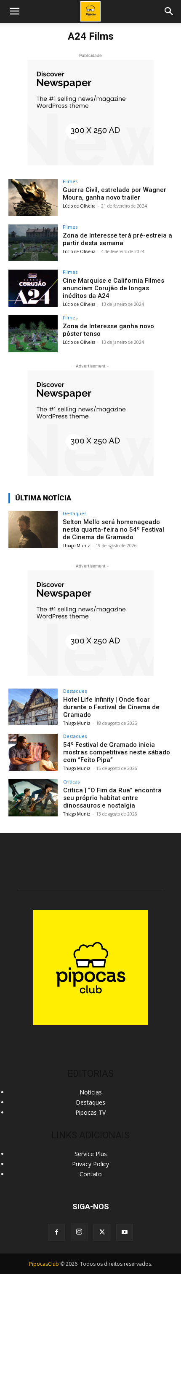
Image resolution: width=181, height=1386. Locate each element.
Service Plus (91, 1154)
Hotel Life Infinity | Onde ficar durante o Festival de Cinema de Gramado (111, 707)
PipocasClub (44, 1263)
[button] (169, 11)
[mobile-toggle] (14, 11)
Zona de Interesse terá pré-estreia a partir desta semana (117, 239)
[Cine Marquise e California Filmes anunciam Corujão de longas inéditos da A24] (33, 288)
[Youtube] (124, 1232)
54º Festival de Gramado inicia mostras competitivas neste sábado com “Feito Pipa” (116, 752)
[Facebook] (56, 1232)
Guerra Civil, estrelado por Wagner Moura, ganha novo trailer (114, 193)
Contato (91, 1174)
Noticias (91, 1092)
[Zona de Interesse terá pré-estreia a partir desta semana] (33, 243)
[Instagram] (79, 1232)
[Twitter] (101, 1232)
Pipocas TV (90, 1112)
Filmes (70, 181)
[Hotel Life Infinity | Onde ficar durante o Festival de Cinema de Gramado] (33, 707)
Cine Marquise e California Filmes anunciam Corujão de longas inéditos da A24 (113, 288)
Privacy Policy (90, 1164)
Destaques (74, 513)
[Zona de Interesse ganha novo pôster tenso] (33, 333)
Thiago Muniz (76, 545)
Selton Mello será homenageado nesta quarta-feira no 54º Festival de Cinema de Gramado (113, 529)
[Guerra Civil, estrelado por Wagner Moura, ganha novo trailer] (33, 197)
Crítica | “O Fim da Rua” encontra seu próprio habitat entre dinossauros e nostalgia (112, 797)
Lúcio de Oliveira (79, 206)
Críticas (71, 781)
